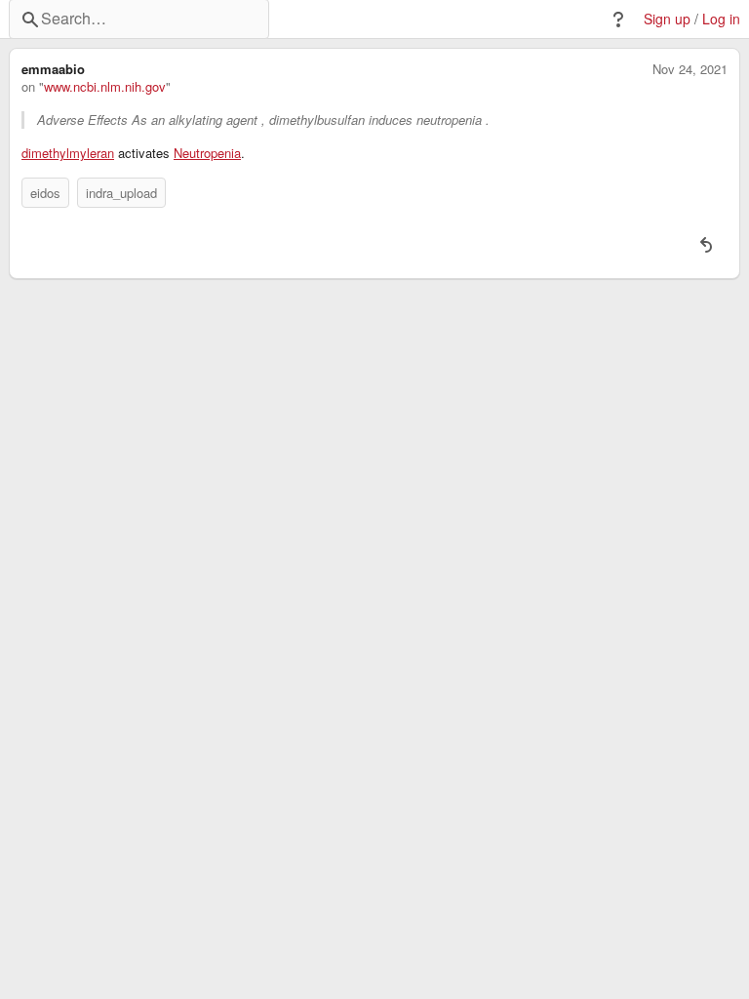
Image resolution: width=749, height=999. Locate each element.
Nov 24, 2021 (690, 69)
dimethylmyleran (67, 153)
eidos (45, 192)
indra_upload (121, 192)
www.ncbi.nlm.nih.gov (105, 87)
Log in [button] (721, 19)
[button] (618, 19)
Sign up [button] (667, 19)
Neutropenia (207, 153)
